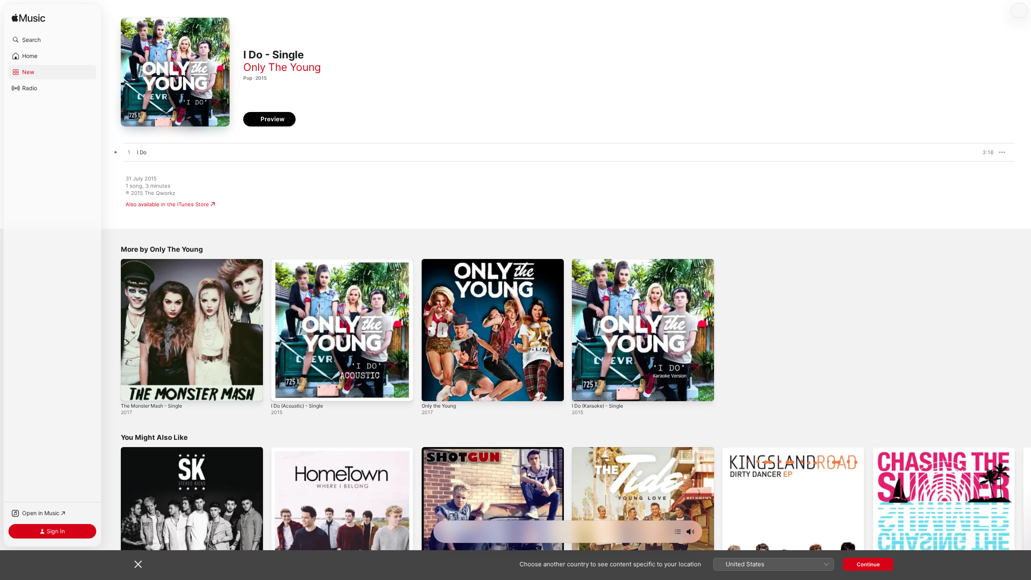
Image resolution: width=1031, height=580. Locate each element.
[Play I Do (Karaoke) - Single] (582, 391)
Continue (868, 564)
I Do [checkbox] (142, 152)
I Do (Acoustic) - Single (300, 262)
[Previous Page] (112, 518)
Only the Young (441, 262)
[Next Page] (1023, 518)
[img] (28, 18)
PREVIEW (985, 152)
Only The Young (282, 67)
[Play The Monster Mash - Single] (131, 391)
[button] (52, 40)
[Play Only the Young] (432, 391)
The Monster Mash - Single (155, 262)
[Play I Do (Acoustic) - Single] (281, 391)
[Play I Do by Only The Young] (129, 152)
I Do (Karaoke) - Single (600, 262)
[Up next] (678, 531)
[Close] (138, 564)
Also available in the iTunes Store (167, 204)
